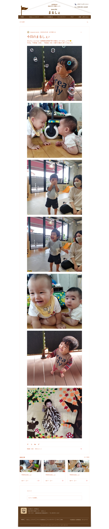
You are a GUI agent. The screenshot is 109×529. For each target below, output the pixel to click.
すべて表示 (86, 457)
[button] (87, 22)
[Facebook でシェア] (27, 444)
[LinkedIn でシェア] (35, 444)
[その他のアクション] (81, 32)
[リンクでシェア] (38, 444)
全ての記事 (22, 22)
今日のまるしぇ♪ (27, 475)
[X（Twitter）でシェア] (31, 444)
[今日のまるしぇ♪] (30, 466)
